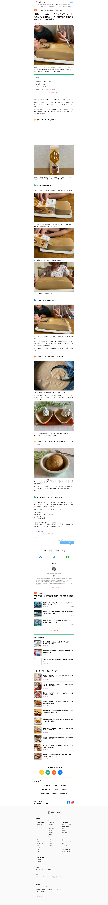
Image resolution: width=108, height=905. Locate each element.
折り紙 (50, 830)
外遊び (50, 834)
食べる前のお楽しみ (41, 84)
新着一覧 (62, 877)
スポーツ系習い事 (66, 850)
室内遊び (65, 789)
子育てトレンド (65, 826)
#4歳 (39, 23)
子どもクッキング (48, 785)
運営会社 (47, 887)
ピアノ (63, 848)
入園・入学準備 (65, 4)
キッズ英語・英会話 (66, 842)
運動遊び (55, 793)
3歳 (36, 869)
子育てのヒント (40, 4)
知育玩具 (51, 824)
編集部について (39, 887)
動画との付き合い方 (47, 789)
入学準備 (39, 859)
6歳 (46, 869)
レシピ (38, 848)
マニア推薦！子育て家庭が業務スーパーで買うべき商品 (50, 10)
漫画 (69, 4)
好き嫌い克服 (45, 793)
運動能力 (51, 846)
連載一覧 (38, 877)
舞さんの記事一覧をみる (53, 587)
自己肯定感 (39, 824)
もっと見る (53, 630)
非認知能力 (64, 793)
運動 (50, 842)
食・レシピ (53, 4)
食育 (38, 852)
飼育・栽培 (51, 828)
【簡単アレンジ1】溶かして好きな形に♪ (46, 89)
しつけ (57, 789)
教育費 (63, 830)
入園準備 (39, 861)
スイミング (64, 846)
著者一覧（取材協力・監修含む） (49, 877)
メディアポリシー (40, 891)
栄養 (38, 846)
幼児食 (38, 850)
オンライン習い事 (61, 785)
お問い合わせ (39, 896)
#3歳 (35, 23)
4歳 (39, 869)
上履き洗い (64, 832)
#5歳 (46, 23)
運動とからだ (58, 4)
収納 (63, 828)
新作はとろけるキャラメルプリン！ (45, 81)
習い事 (61, 4)
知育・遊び (44, 4)
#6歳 (42, 23)
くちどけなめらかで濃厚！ (43, 87)
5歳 (42, 869)
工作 (50, 826)
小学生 (49, 869)
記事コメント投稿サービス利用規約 (44, 889)
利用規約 (53, 887)
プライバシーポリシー (59, 889)
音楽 (63, 844)
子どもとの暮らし (49, 4)
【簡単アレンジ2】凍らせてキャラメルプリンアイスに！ (51, 92)
